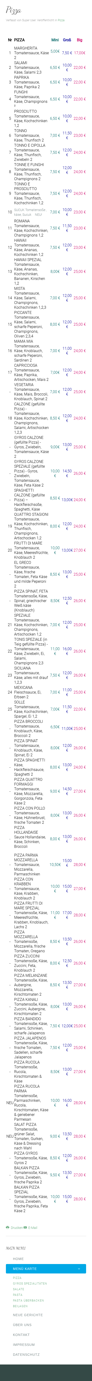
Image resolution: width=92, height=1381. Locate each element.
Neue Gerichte (28, 1315)
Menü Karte (25, 1269)
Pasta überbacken (28, 1300)
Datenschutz (26, 1354)
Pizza (13, 9)
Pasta (18, 1295)
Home (18, 1259)
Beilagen (20, 1306)
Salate (18, 1289)
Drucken (17, 1228)
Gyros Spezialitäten (30, 1283)
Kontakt (21, 1335)
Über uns (22, 1325)
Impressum (24, 1345)
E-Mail (32, 1228)
